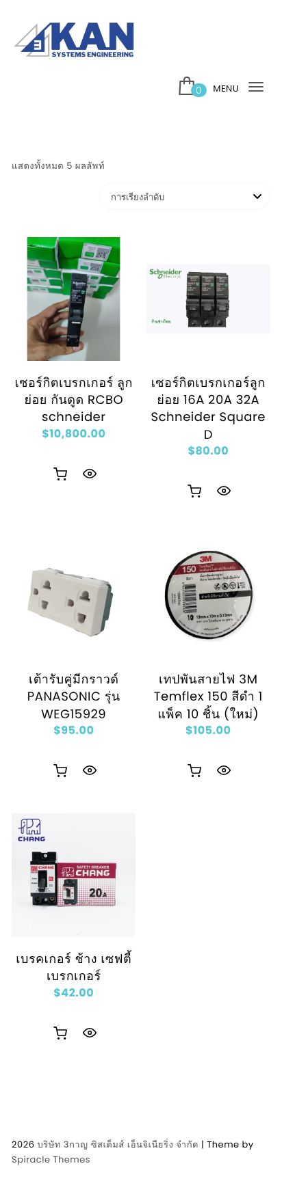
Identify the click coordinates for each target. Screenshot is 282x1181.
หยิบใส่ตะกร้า (60, 474)
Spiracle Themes (51, 1159)
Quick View (89, 474)
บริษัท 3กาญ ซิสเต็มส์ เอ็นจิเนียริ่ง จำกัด (117, 1144)
